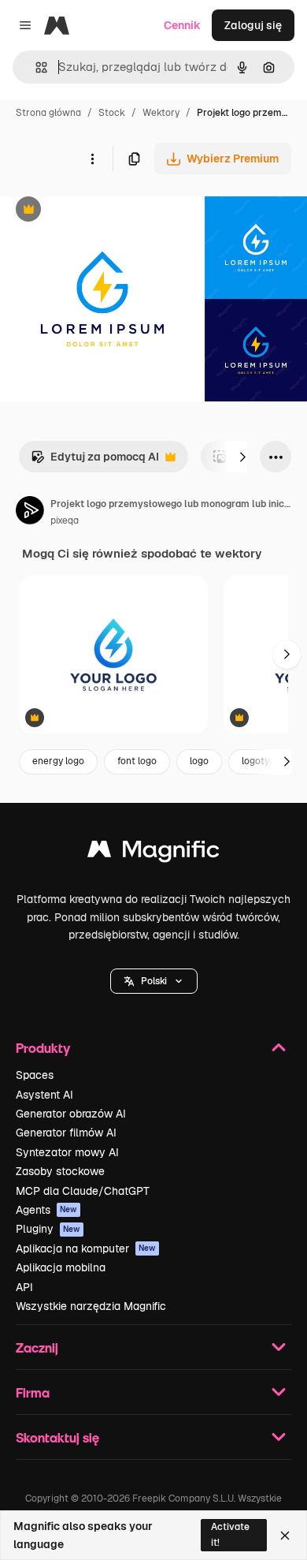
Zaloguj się (253, 25)
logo (199, 761)
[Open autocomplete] (35, 67)
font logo (137, 761)
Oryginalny (109, 210)
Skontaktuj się (57, 1437)
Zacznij (37, 1347)
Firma (33, 1392)
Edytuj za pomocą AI (95, 461)
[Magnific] (153, 853)
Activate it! (230, 1534)
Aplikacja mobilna (60, 1267)
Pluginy (48, 1229)
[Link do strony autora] (30, 512)
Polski (154, 981)
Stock (111, 112)
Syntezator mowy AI (67, 1152)
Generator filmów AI (66, 1132)
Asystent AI (44, 1095)
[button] (154, 981)
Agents (46, 1210)
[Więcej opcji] (92, 158)
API (24, 1287)
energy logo (58, 761)
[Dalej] (242, 456)
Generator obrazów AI (71, 1114)
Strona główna (48, 112)
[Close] (285, 1535)
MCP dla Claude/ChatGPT (83, 1191)
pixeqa (64, 520)
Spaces (35, 1075)
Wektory (160, 112)
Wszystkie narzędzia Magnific (91, 1306)
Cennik (182, 25)
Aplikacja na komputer (86, 1248)
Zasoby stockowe (60, 1171)
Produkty (43, 1047)
